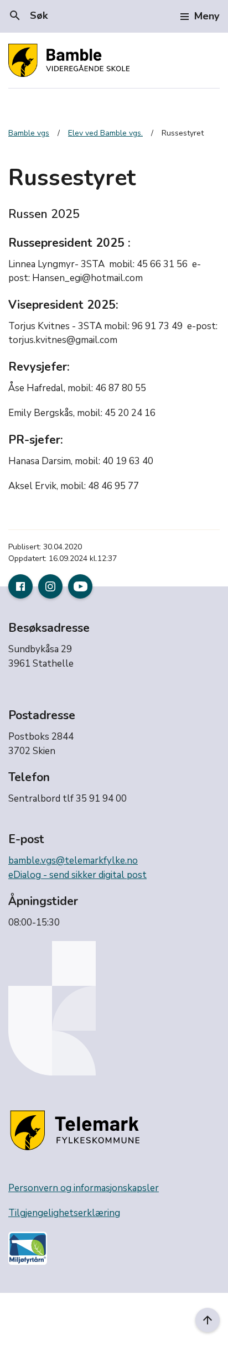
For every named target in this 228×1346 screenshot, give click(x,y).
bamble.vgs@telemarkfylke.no (73, 860)
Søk (28, 15)
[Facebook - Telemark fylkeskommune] (20, 586)
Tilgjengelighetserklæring (64, 1213)
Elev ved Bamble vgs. (105, 133)
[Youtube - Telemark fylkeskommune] (80, 586)
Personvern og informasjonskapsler (83, 1188)
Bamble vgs (28, 133)
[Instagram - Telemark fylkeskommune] (50, 586)
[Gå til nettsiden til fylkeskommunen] (77, 1131)
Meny (206, 16)
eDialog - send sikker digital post (77, 875)
